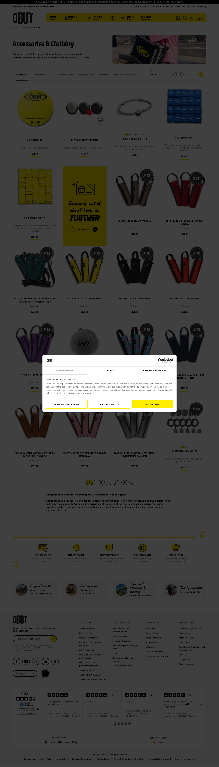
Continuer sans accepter (66, 404)
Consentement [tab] (64, 370)
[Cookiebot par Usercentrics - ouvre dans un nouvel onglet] (160, 360)
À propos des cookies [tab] (154, 370)
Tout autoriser (152, 404)
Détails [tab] (109, 370)
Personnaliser (107, 404)
